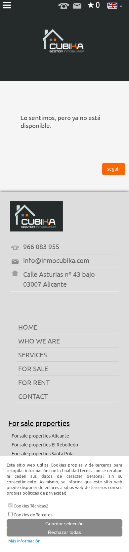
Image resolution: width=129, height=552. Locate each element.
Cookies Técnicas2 (30, 506)
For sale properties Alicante (40, 436)
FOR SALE (33, 369)
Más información (24, 541)
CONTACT (33, 397)
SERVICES (32, 355)
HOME (27, 327)
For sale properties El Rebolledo (45, 445)
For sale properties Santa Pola (42, 454)
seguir (113, 169)
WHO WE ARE (39, 341)
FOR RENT (34, 383)
